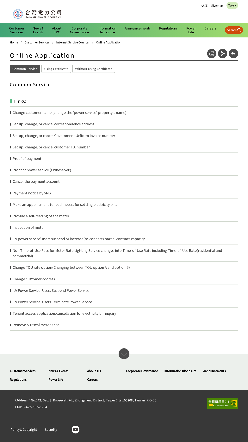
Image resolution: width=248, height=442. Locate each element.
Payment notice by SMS (32, 192)
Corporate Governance (79, 30)
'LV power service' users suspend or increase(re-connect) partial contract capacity (79, 238)
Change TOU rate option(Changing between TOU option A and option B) (71, 267)
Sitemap (217, 5)
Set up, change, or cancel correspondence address (53, 123)
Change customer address (34, 278)
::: (8, 2)
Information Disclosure (106, 30)
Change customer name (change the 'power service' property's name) (69, 112)
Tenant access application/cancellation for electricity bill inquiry (64, 313)
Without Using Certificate (93, 68)
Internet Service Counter (73, 42)
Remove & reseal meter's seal (36, 324)
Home (14, 42)
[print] (211, 53)
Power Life (191, 30)
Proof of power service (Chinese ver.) (42, 169)
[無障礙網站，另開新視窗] (222, 403)
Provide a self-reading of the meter (41, 215)
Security (51, 430)
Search (232, 30)
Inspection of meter (29, 227)
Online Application (108, 42)
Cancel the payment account (36, 181)
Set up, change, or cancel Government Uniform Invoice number (64, 135)
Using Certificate (56, 68)
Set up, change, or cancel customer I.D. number (51, 146)
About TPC (56, 30)
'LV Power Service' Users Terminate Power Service (52, 301)
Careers (210, 28)
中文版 (203, 5)
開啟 (124, 353)
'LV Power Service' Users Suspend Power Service (51, 290)
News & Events (38, 30)
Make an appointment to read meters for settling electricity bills (65, 204)
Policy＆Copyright (24, 430)
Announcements (138, 28)
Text (231, 5)
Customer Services (16, 30)
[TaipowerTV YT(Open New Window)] (75, 429)
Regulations (168, 28)
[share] (222, 53)
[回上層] (233, 53)
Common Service (24, 68)
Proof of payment (27, 158)
